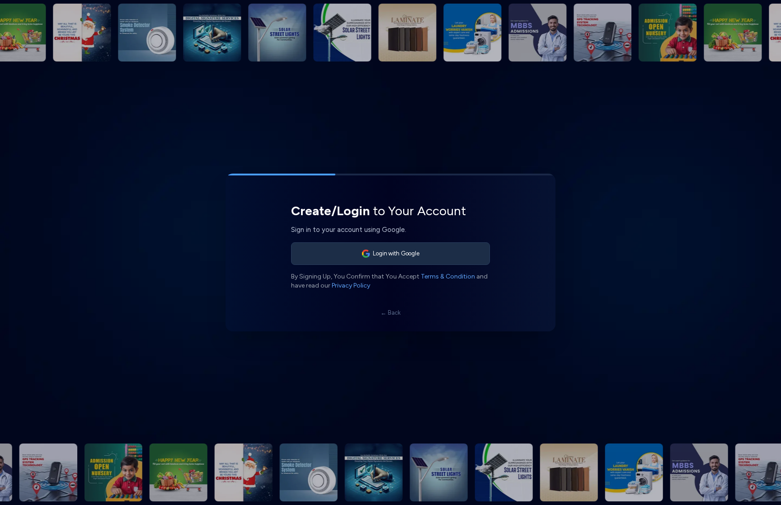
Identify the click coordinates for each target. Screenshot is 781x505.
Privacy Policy (351, 285)
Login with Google (396, 253)
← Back (390, 312)
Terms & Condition (448, 276)
